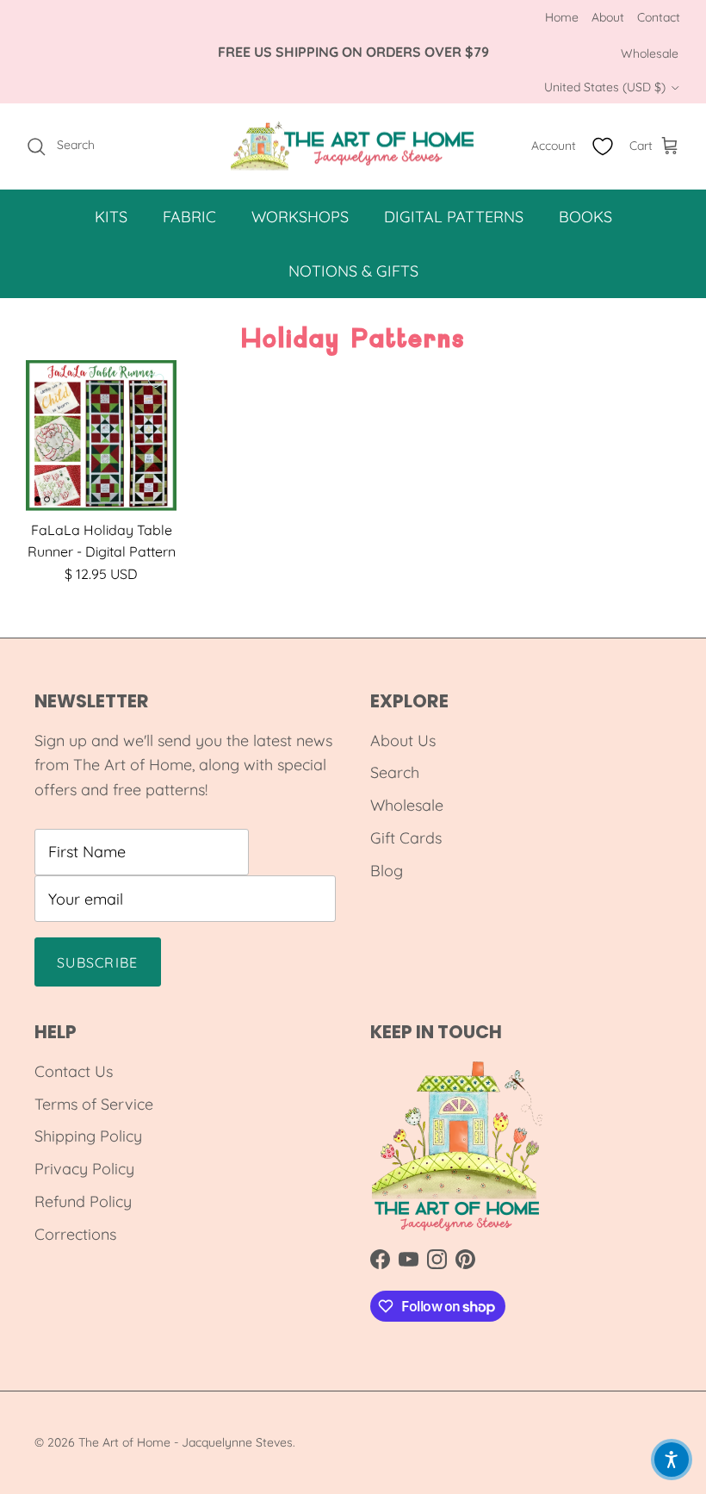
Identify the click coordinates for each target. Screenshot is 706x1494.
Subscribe (98, 962)
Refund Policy (83, 1201)
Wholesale (649, 53)
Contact (658, 17)
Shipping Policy (88, 1136)
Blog (386, 871)
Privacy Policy (84, 1169)
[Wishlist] (602, 146)
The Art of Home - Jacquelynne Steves (185, 1442)
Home (562, 17)
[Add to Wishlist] (155, 381)
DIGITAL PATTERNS (453, 217)
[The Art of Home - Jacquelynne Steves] (353, 146)
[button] (671, 1459)
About (607, 17)
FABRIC (189, 217)
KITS (111, 217)
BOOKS (585, 217)
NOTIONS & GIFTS (353, 271)
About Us (403, 740)
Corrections (75, 1234)
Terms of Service (93, 1104)
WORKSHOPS (300, 217)
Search (394, 772)
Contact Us (73, 1071)
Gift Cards (406, 838)
